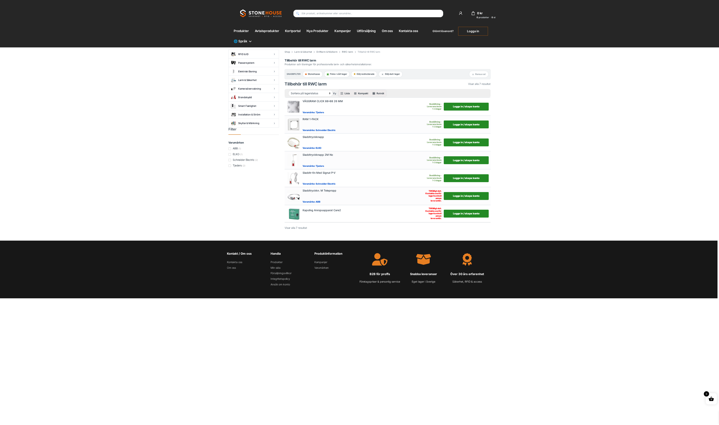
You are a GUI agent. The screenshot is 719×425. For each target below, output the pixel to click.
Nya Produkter (317, 31)
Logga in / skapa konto (466, 106)
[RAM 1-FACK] (293, 124)
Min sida (275, 267)
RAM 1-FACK (310, 119)
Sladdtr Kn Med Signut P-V (319, 172)
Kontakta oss (408, 31)
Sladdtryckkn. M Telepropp (319, 190)
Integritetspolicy (280, 278)
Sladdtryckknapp (313, 136)
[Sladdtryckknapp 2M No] (293, 160)
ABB (235, 148)
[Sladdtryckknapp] (293, 142)
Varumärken (321, 267)
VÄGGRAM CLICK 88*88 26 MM (323, 101)
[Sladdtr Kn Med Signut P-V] (293, 178)
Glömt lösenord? (443, 31)
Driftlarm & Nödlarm (326, 51)
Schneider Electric (243, 159)
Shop (287, 51)
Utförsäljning (366, 31)
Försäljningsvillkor (281, 273)
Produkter (241, 31)
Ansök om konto (280, 284)
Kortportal (293, 31)
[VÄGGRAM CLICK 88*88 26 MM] (293, 106)
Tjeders (237, 165)
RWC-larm (347, 51)
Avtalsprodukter (267, 31)
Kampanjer (342, 31)
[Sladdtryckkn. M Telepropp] (293, 196)
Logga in (473, 31)
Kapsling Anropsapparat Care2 (322, 210)
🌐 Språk (240, 41)
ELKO (236, 154)
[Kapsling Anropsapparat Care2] (293, 213)
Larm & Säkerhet (303, 51)
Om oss (387, 31)
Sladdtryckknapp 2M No (318, 154)
